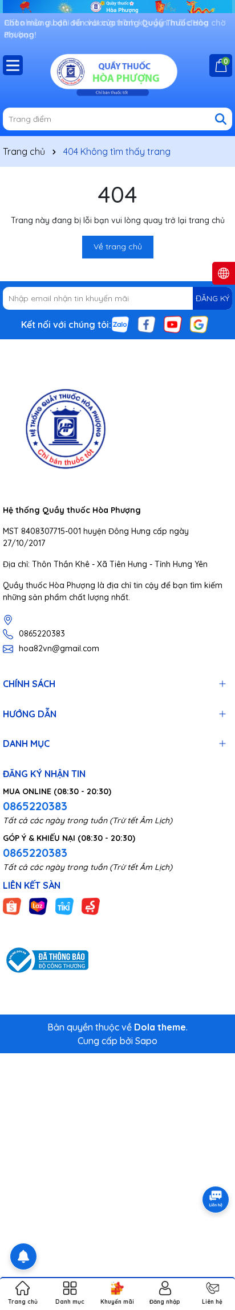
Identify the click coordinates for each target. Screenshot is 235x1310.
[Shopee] (12, 906)
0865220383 (42, 634)
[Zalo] (120, 324)
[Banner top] (117, 6)
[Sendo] (91, 906)
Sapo (146, 1040)
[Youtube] (173, 324)
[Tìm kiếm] (220, 119)
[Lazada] (38, 906)
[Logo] (117, 73)
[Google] (199, 324)
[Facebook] (146, 324)
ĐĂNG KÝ (212, 298)
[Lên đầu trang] (212, 1241)
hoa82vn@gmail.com (59, 648)
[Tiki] (64, 906)
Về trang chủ (118, 246)
